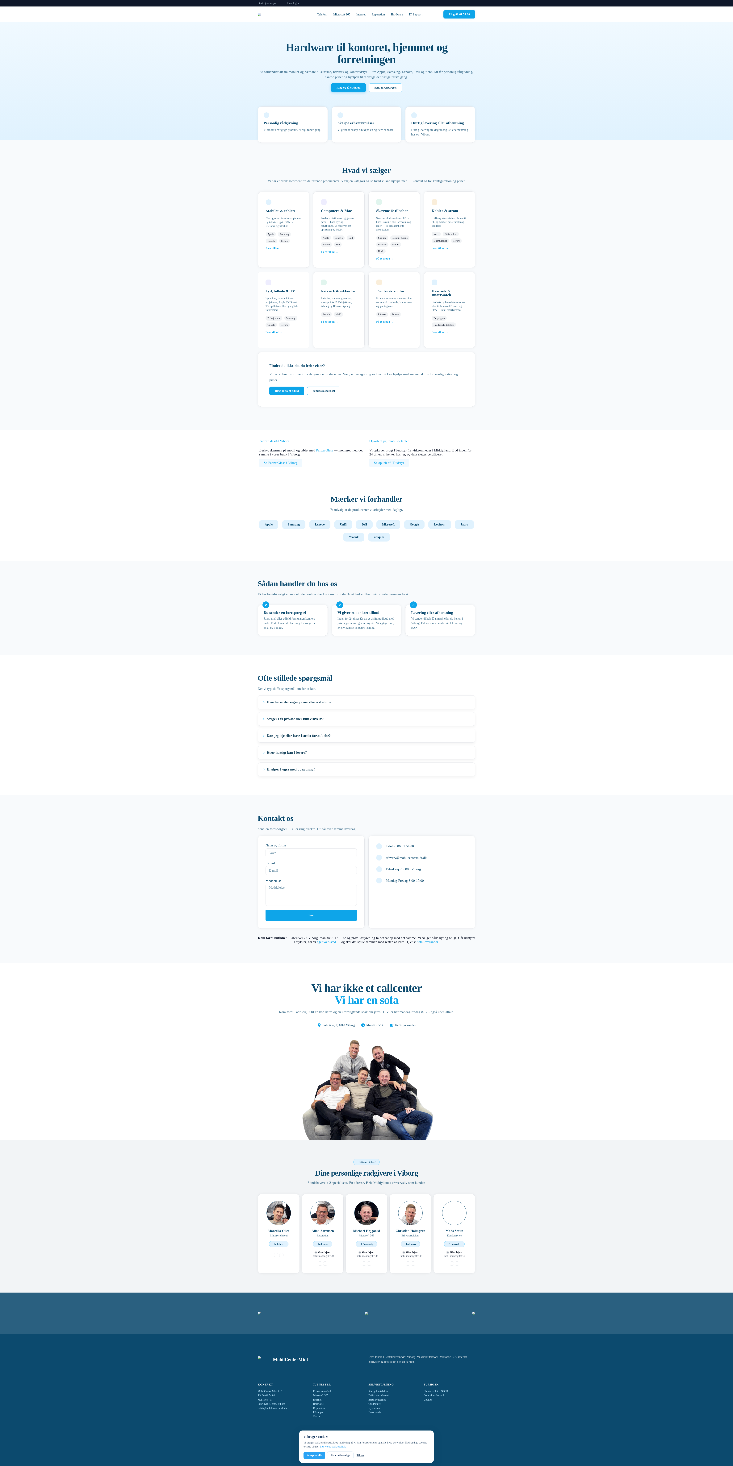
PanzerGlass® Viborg (274, 441)
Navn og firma (276, 845)
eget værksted (326, 942)
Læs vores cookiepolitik (333, 1446)
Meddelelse (273, 881)
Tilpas (360, 1455)
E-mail (270, 863)
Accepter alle (314, 1455)
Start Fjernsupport (267, 3)
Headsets (439, 291)
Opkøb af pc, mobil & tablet (389, 441)
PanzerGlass (324, 450)
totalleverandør (427, 942)
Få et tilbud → (274, 248)
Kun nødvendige (340, 1455)
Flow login (293, 3)
